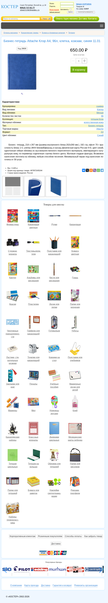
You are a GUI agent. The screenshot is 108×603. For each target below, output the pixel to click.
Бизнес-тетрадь (96, 126)
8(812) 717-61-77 (27, 8)
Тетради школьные (12, 455)
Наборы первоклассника (12, 508)
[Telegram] (102, 170)
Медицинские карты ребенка (75, 429)
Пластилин (33, 296)
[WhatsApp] (98, 170)
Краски (12, 296)
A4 (102, 132)
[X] (87, 170)
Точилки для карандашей (33, 349)
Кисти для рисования (54, 269)
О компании (16, 585)
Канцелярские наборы (12, 429)
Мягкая (100, 113)
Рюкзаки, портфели (75, 482)
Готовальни (54, 322)
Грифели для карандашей (33, 322)
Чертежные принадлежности (12, 322)
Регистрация (54, 10)
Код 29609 (22, 49)
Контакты (92, 18)
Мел (33, 402)
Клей (75, 402)
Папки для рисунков (75, 455)
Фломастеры (12, 216)
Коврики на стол (54, 349)
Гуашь (75, 269)
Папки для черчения (75, 296)
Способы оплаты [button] (73, 536)
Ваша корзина (83, 4)
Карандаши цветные (33, 216)
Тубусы (75, 322)
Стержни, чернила (12, 243)
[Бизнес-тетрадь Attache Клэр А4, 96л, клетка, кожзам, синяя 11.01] (22, 72)
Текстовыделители (33, 243)
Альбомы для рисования (33, 269)
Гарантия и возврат (62, 585)
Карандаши (75, 216)
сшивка (100, 106)
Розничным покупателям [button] (50, 536)
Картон (12, 269)
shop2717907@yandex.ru (29, 10)
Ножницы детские (54, 402)
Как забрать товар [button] (93, 536)
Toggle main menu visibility (102, 26)
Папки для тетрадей (12, 482)
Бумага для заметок (33, 482)
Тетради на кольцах (33, 455)
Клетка (100, 109)
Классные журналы (33, 429)
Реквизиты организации (86, 585)
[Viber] (94, 170)
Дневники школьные (54, 429)
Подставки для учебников (75, 349)
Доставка (82, 18)
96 (102, 116)
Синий (100, 135)
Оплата (59, 18)
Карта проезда (31, 585)
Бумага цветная (75, 243)
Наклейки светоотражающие (54, 482)
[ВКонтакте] (83, 170)
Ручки (54, 216)
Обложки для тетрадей (54, 455)
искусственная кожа (94, 122)
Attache (100, 129)
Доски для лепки (54, 296)
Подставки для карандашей (54, 243)
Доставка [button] (55, 544)
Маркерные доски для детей (75, 376)
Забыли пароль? (55, 12)
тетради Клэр (97, 119)
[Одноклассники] (91, 170)
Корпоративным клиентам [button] (22, 536)
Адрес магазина (70, 18)
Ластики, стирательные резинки (12, 349)
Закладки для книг (12, 376)
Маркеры (12, 402)
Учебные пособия (54, 376)
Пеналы (33, 376)
